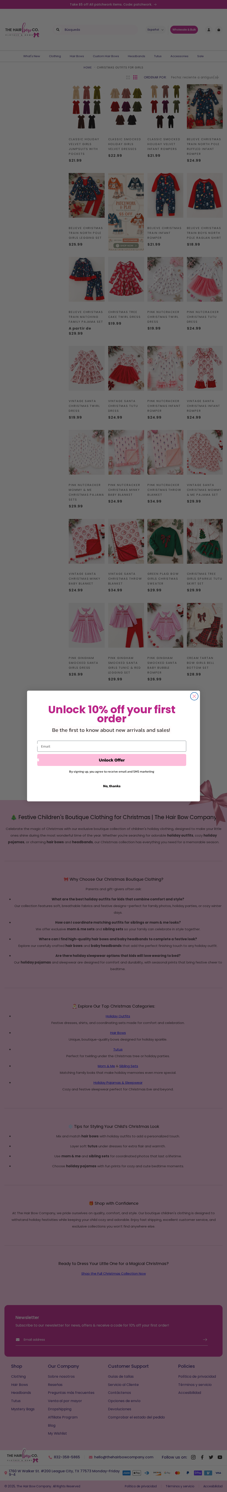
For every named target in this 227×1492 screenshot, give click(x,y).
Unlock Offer (112, 760)
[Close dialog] (194, 696)
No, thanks (112, 786)
